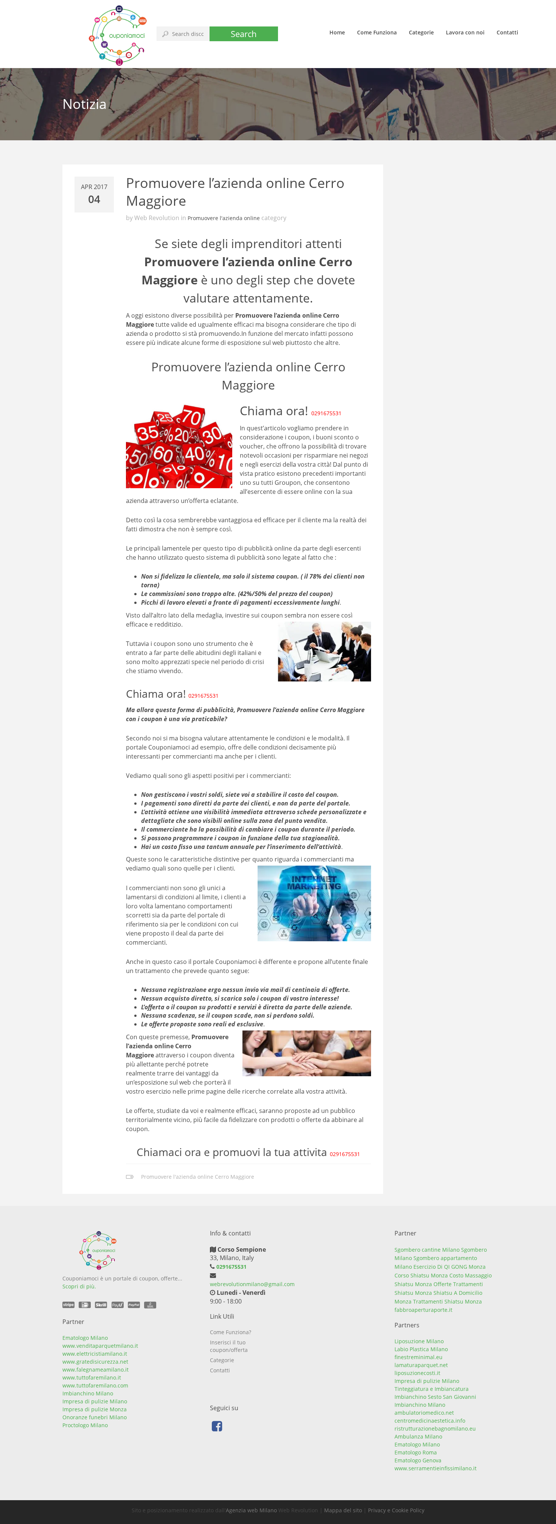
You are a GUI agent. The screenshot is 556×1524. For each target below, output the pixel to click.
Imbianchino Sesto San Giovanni (435, 1396)
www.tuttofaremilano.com (95, 1385)
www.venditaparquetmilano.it (100, 1345)
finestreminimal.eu (418, 1357)
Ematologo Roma (415, 1452)
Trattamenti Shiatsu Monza (447, 1301)
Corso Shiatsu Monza (421, 1275)
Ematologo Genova (417, 1460)
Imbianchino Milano (87, 1393)
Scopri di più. (79, 1286)
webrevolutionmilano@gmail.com (252, 1284)
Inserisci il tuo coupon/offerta (229, 1346)
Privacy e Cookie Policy (396, 1510)
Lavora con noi (465, 32)
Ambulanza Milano (418, 1436)
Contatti (507, 32)
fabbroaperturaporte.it (423, 1309)
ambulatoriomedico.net (424, 1412)
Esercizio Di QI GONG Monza (449, 1266)
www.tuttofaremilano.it (91, 1377)
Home (337, 32)
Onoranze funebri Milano (94, 1417)
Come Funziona (377, 32)
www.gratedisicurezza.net (95, 1361)
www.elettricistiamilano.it (94, 1353)
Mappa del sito (343, 1510)
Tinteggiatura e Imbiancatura (431, 1388)
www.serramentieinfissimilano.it (435, 1468)
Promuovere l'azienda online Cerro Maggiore (197, 1176)
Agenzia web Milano (251, 1510)
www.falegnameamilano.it (95, 1369)
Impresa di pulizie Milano (94, 1401)
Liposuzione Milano (419, 1341)
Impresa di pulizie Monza (94, 1409)
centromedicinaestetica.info (429, 1420)
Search (244, 33)
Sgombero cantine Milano (427, 1249)
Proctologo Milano (85, 1425)
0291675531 (326, 413)
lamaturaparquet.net (421, 1365)
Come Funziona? (230, 1332)
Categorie (421, 32)
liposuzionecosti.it (417, 1373)
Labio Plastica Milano (421, 1349)
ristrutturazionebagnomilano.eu (435, 1428)
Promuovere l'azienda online (224, 218)
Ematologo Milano (85, 1337)
